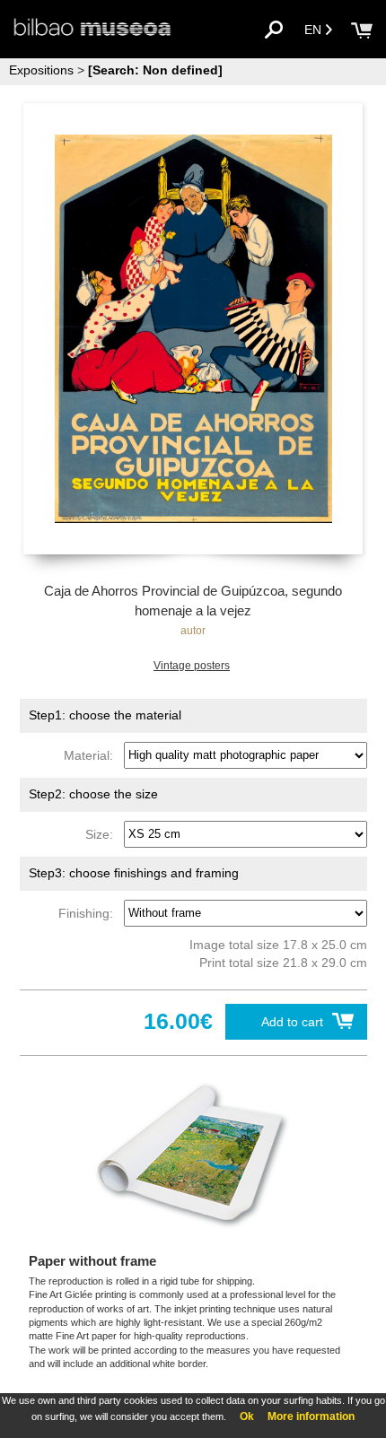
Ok (247, 1416)
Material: (92, 754)
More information (311, 1416)
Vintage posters (192, 665)
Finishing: (89, 912)
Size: (102, 833)
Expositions (41, 70)
